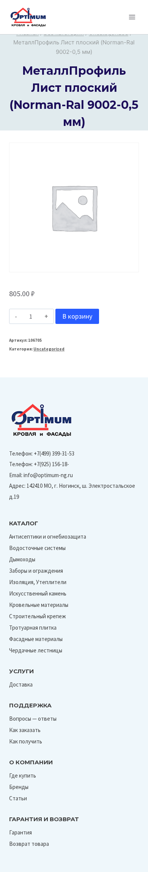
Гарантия (20, 832)
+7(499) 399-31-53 (54, 453)
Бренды (18, 786)
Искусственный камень (37, 593)
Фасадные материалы (36, 639)
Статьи (18, 798)
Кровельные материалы (38, 604)
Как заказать (25, 730)
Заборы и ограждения (36, 570)
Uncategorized (49, 349)
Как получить (25, 741)
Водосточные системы (37, 547)
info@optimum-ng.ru (48, 475)
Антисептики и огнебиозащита (47, 536)
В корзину (77, 316)
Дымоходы (22, 559)
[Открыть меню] (132, 17)
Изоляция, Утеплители (37, 582)
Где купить (22, 775)
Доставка (21, 684)
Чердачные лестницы (35, 650)
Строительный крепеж (37, 616)
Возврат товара (29, 843)
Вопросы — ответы (33, 718)
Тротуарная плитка (33, 627)
